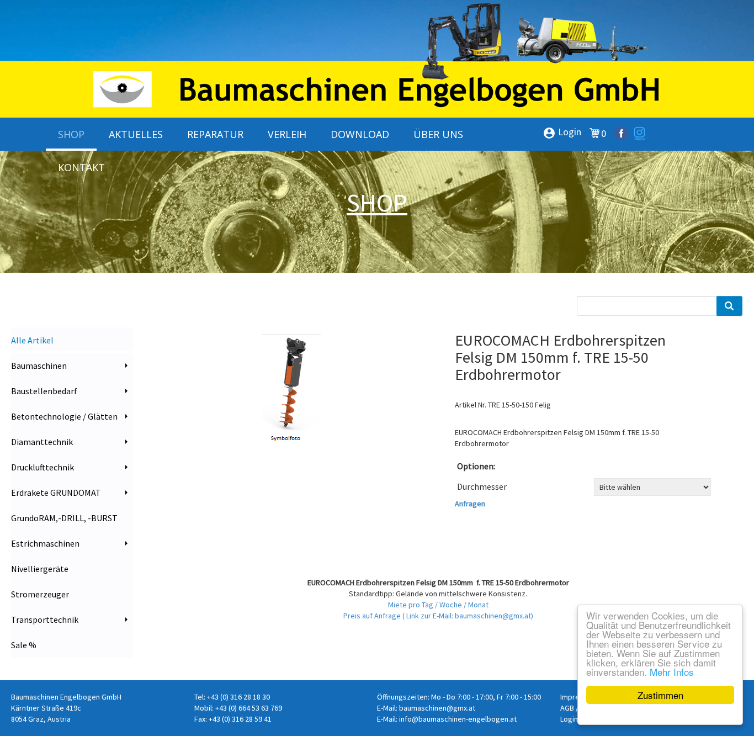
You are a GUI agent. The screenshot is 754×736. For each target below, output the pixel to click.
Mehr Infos (672, 672)
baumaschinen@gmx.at (437, 708)
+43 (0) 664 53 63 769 (248, 708)
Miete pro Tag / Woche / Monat (438, 605)
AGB (567, 708)
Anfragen (470, 504)
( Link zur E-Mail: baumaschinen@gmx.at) (467, 616)
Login (562, 132)
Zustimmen (660, 695)
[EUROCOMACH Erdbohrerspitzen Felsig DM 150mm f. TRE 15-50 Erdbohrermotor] (294, 402)
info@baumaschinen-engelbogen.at (458, 719)
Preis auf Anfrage (372, 616)
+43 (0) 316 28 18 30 (238, 697)
